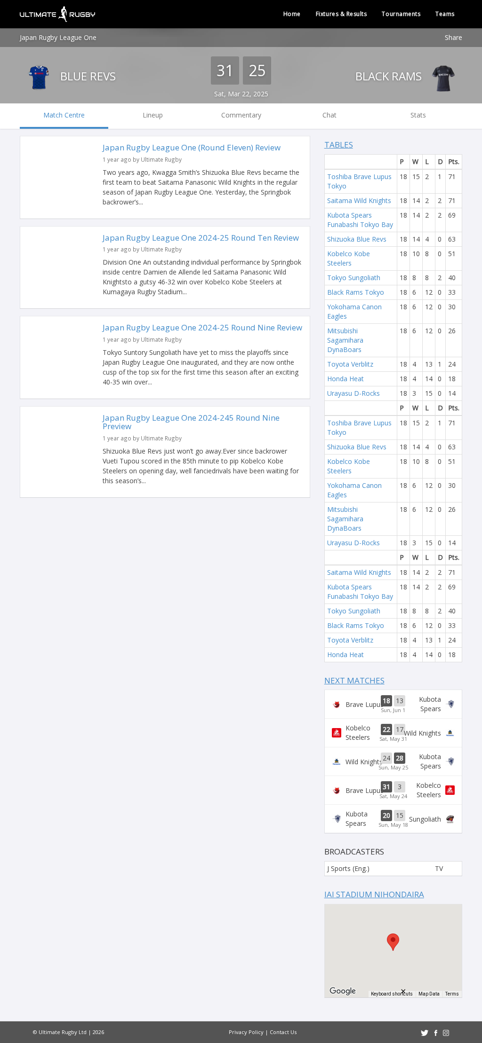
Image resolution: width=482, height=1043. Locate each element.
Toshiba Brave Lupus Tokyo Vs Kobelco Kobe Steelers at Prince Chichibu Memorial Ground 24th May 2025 (393, 790)
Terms (452, 993)
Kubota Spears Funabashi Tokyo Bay (360, 220)
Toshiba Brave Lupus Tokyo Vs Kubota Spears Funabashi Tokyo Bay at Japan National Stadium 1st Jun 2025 (393, 704)
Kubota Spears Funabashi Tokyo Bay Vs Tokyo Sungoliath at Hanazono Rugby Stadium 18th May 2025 (393, 819)
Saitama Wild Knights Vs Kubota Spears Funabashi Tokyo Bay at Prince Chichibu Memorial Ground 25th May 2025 (393, 761)
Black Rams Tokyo (355, 292)
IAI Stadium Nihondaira (374, 894)
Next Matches (354, 680)
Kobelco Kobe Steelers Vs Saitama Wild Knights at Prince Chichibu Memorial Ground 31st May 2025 (393, 733)
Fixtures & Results (341, 14)
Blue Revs (86, 76)
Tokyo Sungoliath (353, 277)
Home (292, 14)
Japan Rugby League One (58, 37)
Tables (338, 144)
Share (453, 37)
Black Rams (390, 76)
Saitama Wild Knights (359, 200)
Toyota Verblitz (350, 364)
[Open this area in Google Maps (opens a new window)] (342, 991)
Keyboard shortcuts (392, 993)
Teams (445, 14)
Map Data (429, 993)
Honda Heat (345, 378)
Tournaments (401, 14)
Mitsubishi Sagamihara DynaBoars (345, 340)
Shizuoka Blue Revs (356, 239)
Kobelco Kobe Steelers (348, 258)
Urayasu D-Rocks (353, 393)
